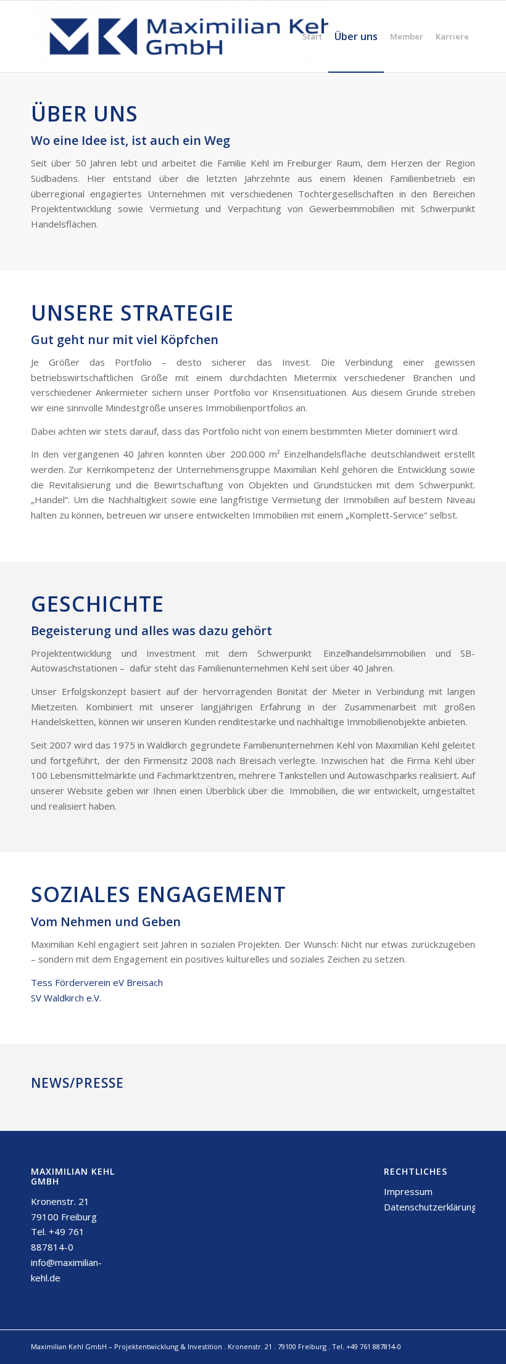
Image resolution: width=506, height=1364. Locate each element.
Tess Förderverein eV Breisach (97, 982)
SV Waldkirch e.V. (66, 998)
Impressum (408, 1191)
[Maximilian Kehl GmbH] (195, 36)
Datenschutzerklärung (430, 1207)
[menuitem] (312, 36)
